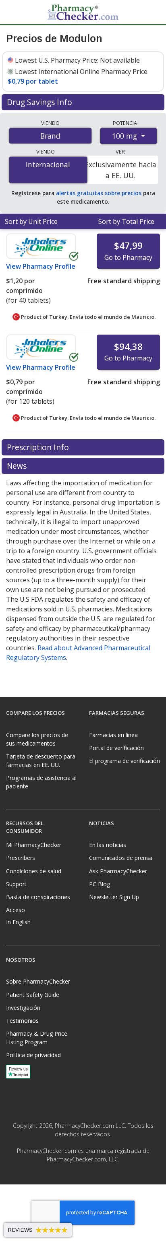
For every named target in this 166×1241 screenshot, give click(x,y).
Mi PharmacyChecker (33, 845)
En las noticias (107, 845)
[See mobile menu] (12, 12)
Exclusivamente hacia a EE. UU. (120, 170)
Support (16, 884)
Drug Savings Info (40, 102)
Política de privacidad (33, 1055)
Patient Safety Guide (32, 995)
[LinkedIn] (92, 1177)
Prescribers (20, 858)
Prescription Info (39, 447)
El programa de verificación (124, 761)
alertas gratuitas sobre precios (98, 193)
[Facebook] (74, 1177)
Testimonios (22, 1020)
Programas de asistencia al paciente (41, 782)
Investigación (23, 1007)
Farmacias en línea (113, 735)
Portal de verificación (116, 748)
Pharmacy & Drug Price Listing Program (36, 1038)
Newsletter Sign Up (114, 897)
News (18, 465)
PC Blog (99, 884)
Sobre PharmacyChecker (38, 981)
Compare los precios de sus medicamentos (37, 739)
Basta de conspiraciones (38, 897)
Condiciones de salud (33, 871)
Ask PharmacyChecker (118, 871)
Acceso (15, 910)
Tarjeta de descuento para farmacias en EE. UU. (40, 760)
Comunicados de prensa (120, 858)
